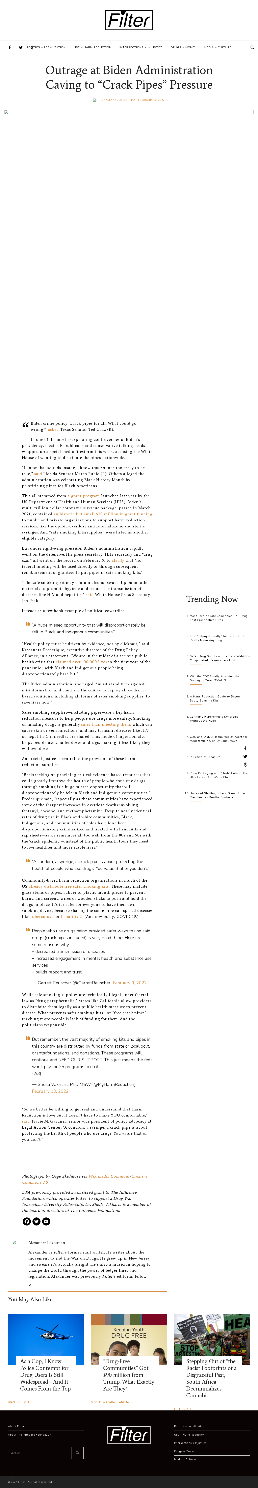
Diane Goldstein (20, 1402)
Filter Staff (183, 1409)
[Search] (78, 1453)
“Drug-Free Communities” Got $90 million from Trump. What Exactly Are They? (128, 1375)
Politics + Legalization (46, 47)
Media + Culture (217, 47)
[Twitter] (36, 1223)
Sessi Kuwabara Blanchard (112, 1402)
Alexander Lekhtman (121, 100)
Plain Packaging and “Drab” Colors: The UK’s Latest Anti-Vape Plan (219, 775)
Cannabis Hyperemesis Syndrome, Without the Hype (214, 719)
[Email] (46, 1223)
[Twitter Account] (21, 47)
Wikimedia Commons (109, 1176)
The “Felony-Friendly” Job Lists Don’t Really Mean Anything (217, 638)
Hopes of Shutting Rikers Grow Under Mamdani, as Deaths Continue (218, 795)
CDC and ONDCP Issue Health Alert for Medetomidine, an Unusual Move (219, 739)
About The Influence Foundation (29, 1435)
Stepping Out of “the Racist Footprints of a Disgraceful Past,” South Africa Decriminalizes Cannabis (211, 1378)
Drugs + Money (183, 47)
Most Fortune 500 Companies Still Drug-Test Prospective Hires (219, 618)
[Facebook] (27, 1223)
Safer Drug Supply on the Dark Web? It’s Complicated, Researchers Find (220, 658)
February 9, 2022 (130, 983)
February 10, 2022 (50, 1091)
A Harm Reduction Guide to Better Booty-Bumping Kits (215, 698)
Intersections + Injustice (141, 47)
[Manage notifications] (9, 1479)
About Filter (16, 1426)
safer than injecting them (105, 724)
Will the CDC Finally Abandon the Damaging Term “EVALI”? (215, 678)
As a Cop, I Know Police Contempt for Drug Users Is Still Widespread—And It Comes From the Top (45, 1375)
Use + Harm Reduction (92, 47)
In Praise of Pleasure (205, 757)
